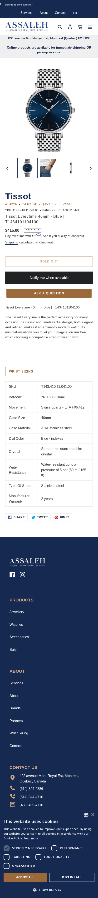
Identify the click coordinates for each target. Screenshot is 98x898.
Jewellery (17, 612)
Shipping (11, 242)
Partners (16, 721)
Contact (60, 13)
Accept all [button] (25, 877)
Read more (31, 838)
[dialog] (49, 853)
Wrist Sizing (19, 733)
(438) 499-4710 (31, 805)
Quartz (47, 204)
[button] (49, 890)
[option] (27, 167)
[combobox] (86, 815)
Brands (15, 708)
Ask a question (49, 293)
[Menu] (90, 27)
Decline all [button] (71, 877)
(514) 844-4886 (31, 789)
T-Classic (64, 204)
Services (26, 13)
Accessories (19, 637)
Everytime (29, 204)
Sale (13, 649)
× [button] (92, 815)
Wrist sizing (21, 371)
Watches (16, 624)
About (44, 13)
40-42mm (11, 204)
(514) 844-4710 (31, 797)
